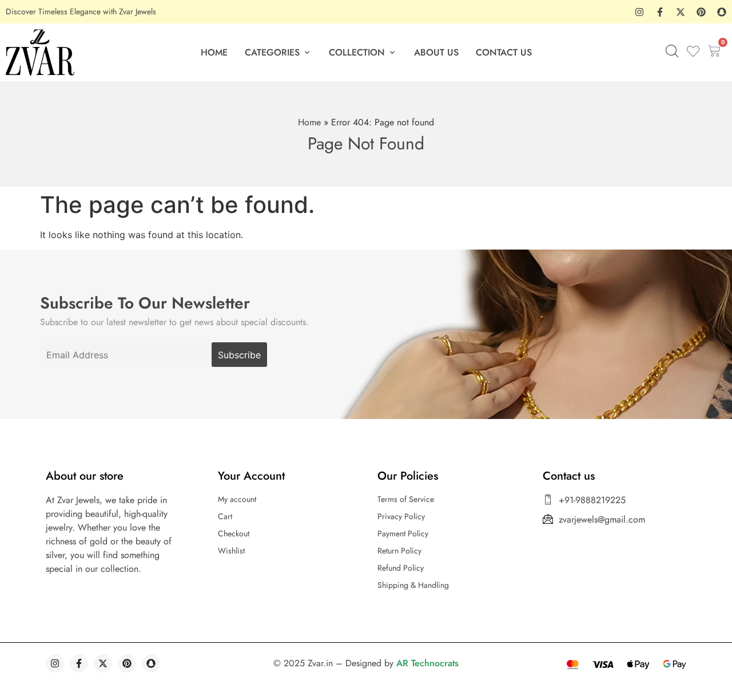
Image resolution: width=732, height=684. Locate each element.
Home (309, 122)
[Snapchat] (721, 12)
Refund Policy (400, 568)
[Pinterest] (701, 12)
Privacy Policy (401, 516)
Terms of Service (405, 499)
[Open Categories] (307, 53)
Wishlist (231, 550)
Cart (225, 516)
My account (237, 499)
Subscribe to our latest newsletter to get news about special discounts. (174, 322)
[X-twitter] (680, 12)
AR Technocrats (427, 663)
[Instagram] (639, 12)
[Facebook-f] (660, 12)
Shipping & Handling (413, 585)
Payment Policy (402, 533)
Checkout (233, 533)
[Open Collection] (392, 53)
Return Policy (399, 550)
